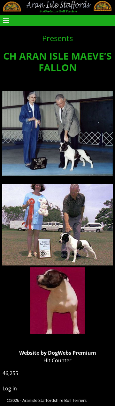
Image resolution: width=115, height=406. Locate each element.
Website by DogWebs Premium (57, 352)
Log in (10, 388)
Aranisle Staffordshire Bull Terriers (54, 400)
